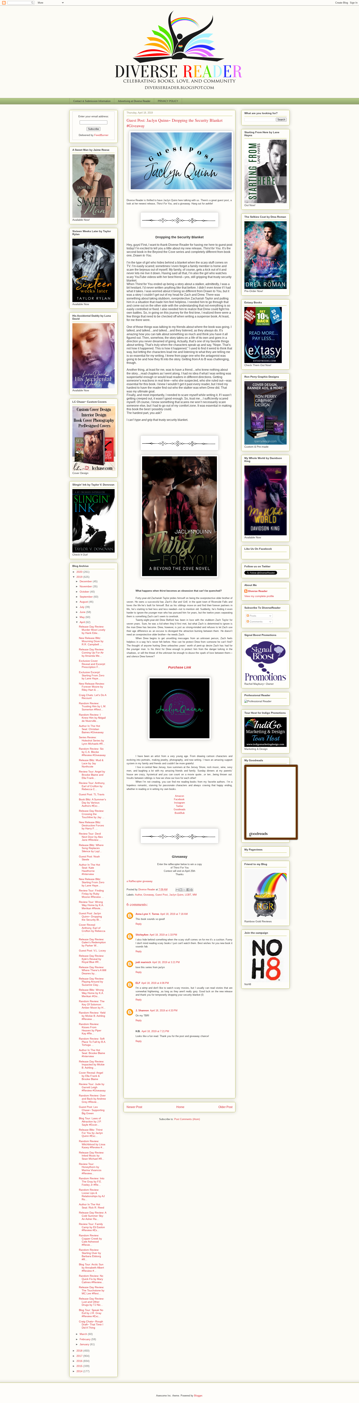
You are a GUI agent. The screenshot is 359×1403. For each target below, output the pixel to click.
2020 (79, 571)
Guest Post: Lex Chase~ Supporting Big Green (92, 1110)
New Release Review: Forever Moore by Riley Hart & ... (92, 686)
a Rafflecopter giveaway (140, 881)
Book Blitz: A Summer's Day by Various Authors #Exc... (92, 802)
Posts (252, 615)
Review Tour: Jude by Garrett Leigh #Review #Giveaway (92, 1087)
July (82, 606)
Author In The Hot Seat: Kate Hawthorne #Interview (89, 869)
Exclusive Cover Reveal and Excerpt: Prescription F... (92, 664)
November (86, 586)
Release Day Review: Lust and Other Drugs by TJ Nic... (91, 1301)
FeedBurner (101, 135)
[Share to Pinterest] (191, 890)
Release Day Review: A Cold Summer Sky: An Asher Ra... (92, 1215)
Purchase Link (179, 667)
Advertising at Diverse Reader (134, 101)
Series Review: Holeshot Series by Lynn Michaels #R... (92, 740)
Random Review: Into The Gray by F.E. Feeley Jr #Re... (91, 1181)
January (85, 1344)
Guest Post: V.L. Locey (92, 950)
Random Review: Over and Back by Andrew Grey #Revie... (92, 1098)
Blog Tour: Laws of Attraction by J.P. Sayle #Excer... (90, 1121)
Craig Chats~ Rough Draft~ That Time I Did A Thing (91, 1324)
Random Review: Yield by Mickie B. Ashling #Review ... (92, 1015)
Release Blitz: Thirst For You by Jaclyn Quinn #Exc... (91, 1133)
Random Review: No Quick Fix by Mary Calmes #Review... (91, 1279)
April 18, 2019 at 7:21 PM (155, 1031)
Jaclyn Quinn (176, 894)
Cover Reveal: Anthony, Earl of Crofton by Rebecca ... (92, 929)
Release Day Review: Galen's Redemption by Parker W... (92, 942)
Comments (256, 621)
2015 (79, 1365)
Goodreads (179, 809)
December (86, 581)
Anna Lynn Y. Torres (147, 914)
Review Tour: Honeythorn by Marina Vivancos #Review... (90, 1168)
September (86, 596)
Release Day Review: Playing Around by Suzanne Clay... (91, 981)
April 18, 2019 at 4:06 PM (155, 983)
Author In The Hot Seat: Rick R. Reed (91, 1206)
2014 (79, 1371)
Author (138, 894)
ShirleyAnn (142, 934)
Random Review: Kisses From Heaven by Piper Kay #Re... (90, 1029)
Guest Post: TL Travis (91, 794)
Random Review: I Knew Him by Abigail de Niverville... (92, 718)
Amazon (179, 796)
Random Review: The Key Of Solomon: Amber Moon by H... (92, 1004)
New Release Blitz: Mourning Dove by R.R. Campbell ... (91, 641)
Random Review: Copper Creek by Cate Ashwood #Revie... (90, 1240)
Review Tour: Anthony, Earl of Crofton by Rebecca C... (92, 786)
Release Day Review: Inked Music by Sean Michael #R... (91, 1155)
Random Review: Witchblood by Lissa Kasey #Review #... (92, 1144)
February (85, 1339)
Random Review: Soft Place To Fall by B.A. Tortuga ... (92, 1041)
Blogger (198, 1395)
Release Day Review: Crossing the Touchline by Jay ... (91, 814)
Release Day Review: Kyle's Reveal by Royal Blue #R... (91, 959)
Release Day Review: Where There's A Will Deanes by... (92, 970)
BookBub (180, 813)
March (84, 1333)
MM (195, 894)
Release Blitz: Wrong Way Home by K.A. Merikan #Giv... (91, 993)
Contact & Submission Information (92, 101)
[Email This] (177, 890)
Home (180, 1107)
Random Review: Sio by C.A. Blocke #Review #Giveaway (92, 752)
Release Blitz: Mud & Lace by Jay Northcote (91, 763)
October (85, 591)
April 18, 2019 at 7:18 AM (174, 914)
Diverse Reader (257, 591)
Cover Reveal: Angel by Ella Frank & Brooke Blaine (91, 1076)
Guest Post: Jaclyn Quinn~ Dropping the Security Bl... (90, 916)
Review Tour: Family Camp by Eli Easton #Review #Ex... (92, 1227)
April (83, 622)
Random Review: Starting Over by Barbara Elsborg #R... (90, 1254)
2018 (79, 1350)
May (82, 617)
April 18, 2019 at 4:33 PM (163, 1010)
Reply (139, 923)
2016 (79, 1360)
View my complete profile (259, 596)
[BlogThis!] (181, 890)
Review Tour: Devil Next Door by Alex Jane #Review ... (91, 837)
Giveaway (148, 894)
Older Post (225, 1107)
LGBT (188, 894)
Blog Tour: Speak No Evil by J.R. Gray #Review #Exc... (91, 1313)
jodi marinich (143, 962)
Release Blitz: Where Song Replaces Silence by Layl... (91, 848)
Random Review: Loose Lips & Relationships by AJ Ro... (92, 1194)
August (84, 601)
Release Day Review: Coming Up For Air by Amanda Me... (91, 652)
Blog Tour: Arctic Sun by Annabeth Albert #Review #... (91, 1267)
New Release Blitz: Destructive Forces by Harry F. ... (91, 825)
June (83, 612)
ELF (138, 983)
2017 (79, 1355)
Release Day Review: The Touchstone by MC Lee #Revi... (91, 1290)
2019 (79, 576)
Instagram (179, 802)
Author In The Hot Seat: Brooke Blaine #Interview (92, 1053)
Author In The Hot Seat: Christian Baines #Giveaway (91, 729)
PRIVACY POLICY (168, 101)
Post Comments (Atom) (187, 1119)
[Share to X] (184, 890)
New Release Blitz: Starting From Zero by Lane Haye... (91, 882)
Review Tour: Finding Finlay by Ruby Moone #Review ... (91, 893)
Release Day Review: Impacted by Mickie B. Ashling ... (92, 1064)
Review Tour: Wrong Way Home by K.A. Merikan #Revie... (91, 905)
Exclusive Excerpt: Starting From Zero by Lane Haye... (91, 675)
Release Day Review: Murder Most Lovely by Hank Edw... (92, 629)
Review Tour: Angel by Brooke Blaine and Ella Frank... (92, 774)
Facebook (174, 799)
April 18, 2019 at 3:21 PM (166, 962)
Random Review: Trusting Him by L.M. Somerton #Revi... (92, 706)
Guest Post (161, 894)
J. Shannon (142, 1010)
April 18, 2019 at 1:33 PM (163, 934)
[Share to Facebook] (188, 890)
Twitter (179, 806)
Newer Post (134, 1107)
